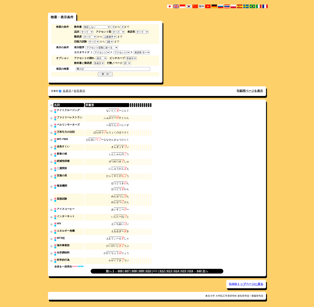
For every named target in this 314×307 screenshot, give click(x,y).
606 (120, 271)
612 (162, 271)
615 (183, 271)
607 (127, 271)
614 (176, 271)
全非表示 (79, 90)
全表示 (67, 90)
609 (141, 271)
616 (190, 271)
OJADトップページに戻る (246, 284)
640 (199, 271)
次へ (205, 271)
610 (148, 271)
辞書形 (54, 91)
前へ (109, 271)
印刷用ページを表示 (250, 90)
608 (134, 271)
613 (169, 271)
